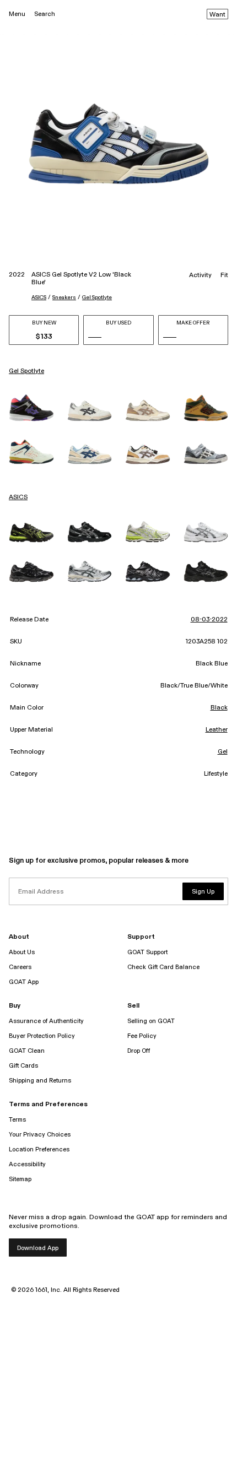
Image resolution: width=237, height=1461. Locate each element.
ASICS (38, 297)
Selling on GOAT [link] (151, 1021)
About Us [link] (22, 952)
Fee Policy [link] (142, 1036)
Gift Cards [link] (23, 1066)
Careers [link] (20, 967)
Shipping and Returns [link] (40, 1081)
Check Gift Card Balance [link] (163, 967)
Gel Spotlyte (97, 297)
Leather (217, 730)
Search (44, 14)
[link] (31, 407)
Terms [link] (17, 1120)
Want (217, 15)
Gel (223, 752)
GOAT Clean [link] (27, 1051)
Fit (224, 275)
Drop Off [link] (138, 1051)
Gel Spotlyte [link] (26, 371)
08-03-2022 (209, 619)
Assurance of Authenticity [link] (46, 1021)
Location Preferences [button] (39, 1149)
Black (219, 708)
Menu (17, 14)
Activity (200, 275)
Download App (37, 1248)
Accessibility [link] (27, 1164)
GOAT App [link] (24, 982)
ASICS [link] (18, 497)
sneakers (64, 297)
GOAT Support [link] (147, 952)
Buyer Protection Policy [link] (42, 1036)
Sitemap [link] (20, 1179)
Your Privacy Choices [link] (40, 1135)
